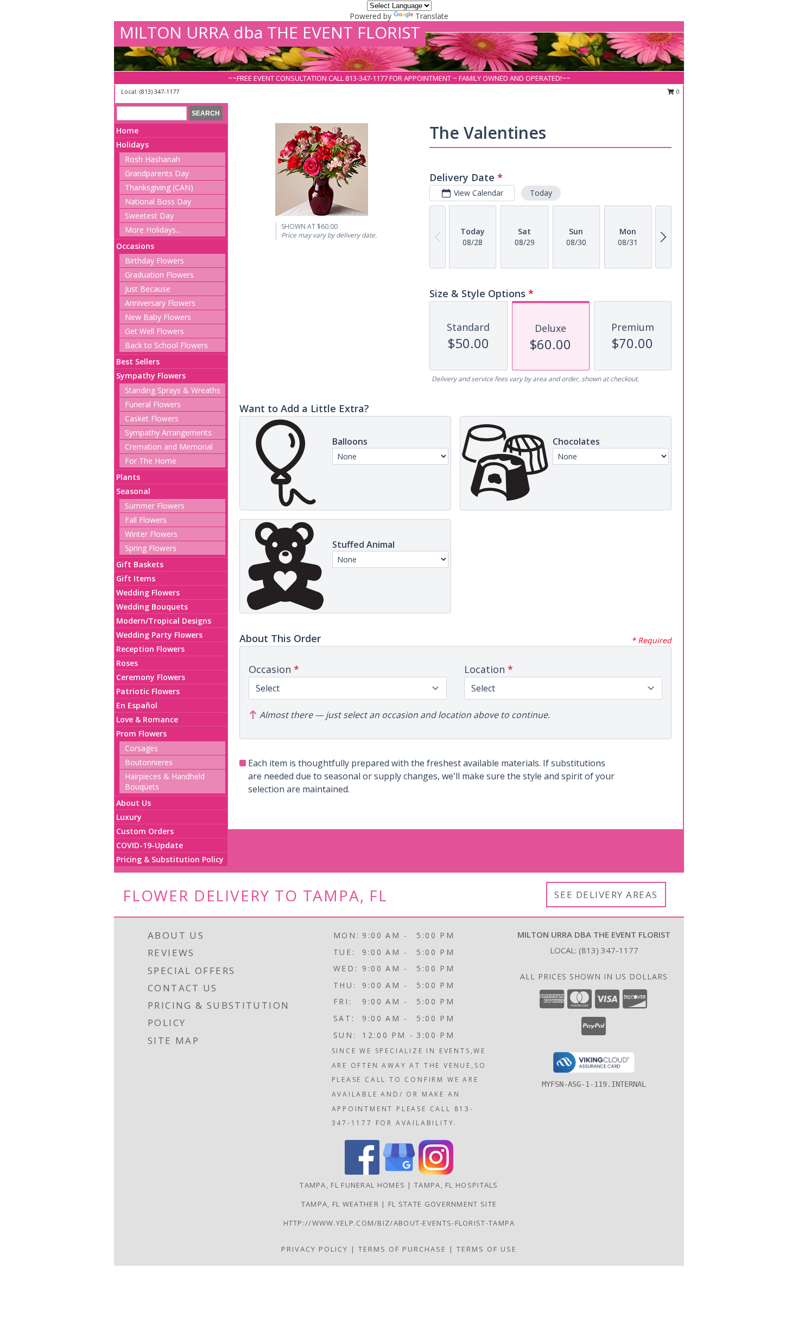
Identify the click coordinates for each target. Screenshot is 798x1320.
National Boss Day (158, 201)
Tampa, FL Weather (340, 1204)
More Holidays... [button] (153, 230)
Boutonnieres (149, 762)
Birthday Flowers (154, 260)
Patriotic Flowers (148, 691)
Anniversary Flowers (160, 303)
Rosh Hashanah (152, 159)
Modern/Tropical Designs (163, 621)
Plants (128, 477)
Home (127, 130)
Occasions (135, 246)
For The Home (150, 461)
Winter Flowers (151, 534)
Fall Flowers (146, 520)
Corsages (141, 748)
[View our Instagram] (436, 1172)
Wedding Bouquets (152, 606)
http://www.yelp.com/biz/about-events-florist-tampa (399, 1223)
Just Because (147, 289)
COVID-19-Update (149, 845)
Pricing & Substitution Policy (170, 859)
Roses (127, 663)
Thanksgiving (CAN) (159, 187)
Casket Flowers (152, 418)
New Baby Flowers (158, 317)
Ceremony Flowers (150, 677)
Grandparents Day (157, 173)
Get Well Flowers (154, 331)
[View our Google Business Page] (399, 1172)
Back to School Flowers (166, 345)
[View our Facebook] (362, 1172)
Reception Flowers (150, 649)
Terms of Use (487, 1249)
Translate (431, 16)
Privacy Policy (314, 1249)
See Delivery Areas (606, 894)
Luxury (129, 817)
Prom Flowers (141, 733)
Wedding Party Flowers (159, 635)
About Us (133, 803)
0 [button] (677, 91)
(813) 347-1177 (159, 91)
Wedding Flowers (148, 592)
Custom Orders (145, 831)
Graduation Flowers (159, 275)
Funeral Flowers (153, 404)
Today (541, 193)
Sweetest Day (149, 215)
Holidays (132, 144)
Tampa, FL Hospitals (456, 1185)
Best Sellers (138, 361)
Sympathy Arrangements (168, 432)
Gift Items (135, 578)
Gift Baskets (139, 564)
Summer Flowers (155, 506)
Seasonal (133, 491)
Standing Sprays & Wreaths (172, 390)
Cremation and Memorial (169, 446)
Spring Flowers (150, 548)
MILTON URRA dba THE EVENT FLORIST (269, 32)
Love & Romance (147, 719)
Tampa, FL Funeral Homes (352, 1185)
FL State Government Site (442, 1204)
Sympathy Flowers (151, 375)
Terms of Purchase (402, 1249)
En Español (136, 705)
